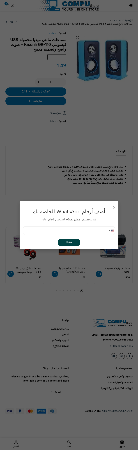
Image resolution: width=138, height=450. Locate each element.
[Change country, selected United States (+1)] (111, 231)
